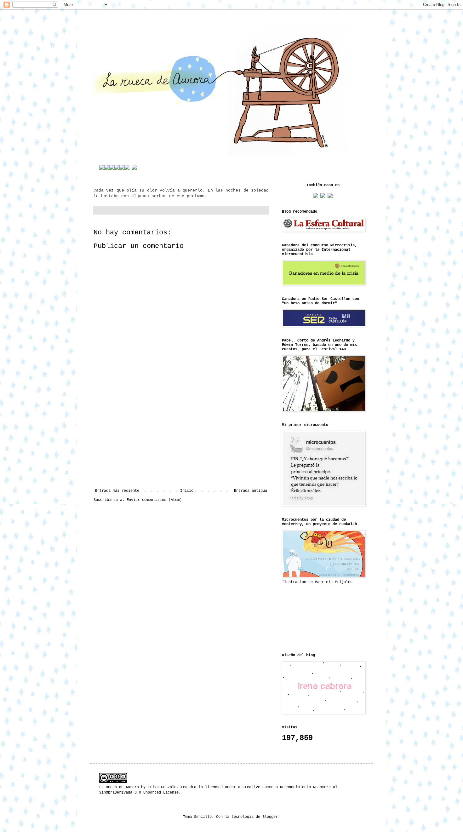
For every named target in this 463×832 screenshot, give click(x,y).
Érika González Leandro (172, 787)
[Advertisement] (181, 437)
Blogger (270, 817)
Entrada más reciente (117, 491)
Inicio (186, 491)
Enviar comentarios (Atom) (154, 500)
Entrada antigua (250, 491)
